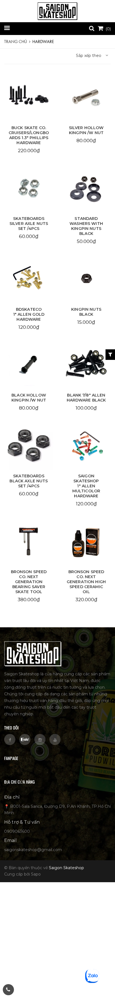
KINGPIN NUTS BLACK (86, 312)
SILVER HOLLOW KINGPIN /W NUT (86, 130)
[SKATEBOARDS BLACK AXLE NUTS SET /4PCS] (28, 446)
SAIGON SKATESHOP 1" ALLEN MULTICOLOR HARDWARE (86, 485)
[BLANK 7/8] (86, 365)
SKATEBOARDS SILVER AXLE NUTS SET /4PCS (28, 223)
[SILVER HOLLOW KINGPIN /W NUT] (86, 97)
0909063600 (17, 831)
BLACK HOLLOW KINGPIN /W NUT (28, 398)
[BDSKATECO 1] (28, 279)
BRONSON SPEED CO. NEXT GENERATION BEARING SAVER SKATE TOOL (29, 581)
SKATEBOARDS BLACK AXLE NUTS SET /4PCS (28, 480)
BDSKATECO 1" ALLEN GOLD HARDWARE (29, 314)
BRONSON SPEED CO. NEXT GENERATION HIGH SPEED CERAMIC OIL (86, 581)
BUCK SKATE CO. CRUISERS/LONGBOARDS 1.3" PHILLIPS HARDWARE (29, 135)
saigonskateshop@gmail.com (33, 849)
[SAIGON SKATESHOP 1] (86, 446)
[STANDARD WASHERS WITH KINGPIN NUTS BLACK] (86, 188)
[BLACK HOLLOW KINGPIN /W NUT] (28, 365)
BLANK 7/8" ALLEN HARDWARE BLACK (86, 398)
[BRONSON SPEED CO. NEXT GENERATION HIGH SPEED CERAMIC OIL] (86, 541)
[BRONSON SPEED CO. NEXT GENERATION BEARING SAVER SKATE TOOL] (28, 541)
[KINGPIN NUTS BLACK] (86, 279)
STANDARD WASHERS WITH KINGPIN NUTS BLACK (86, 226)
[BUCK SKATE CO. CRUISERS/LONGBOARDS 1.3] (28, 97)
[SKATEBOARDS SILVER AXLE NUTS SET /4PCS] (28, 188)
